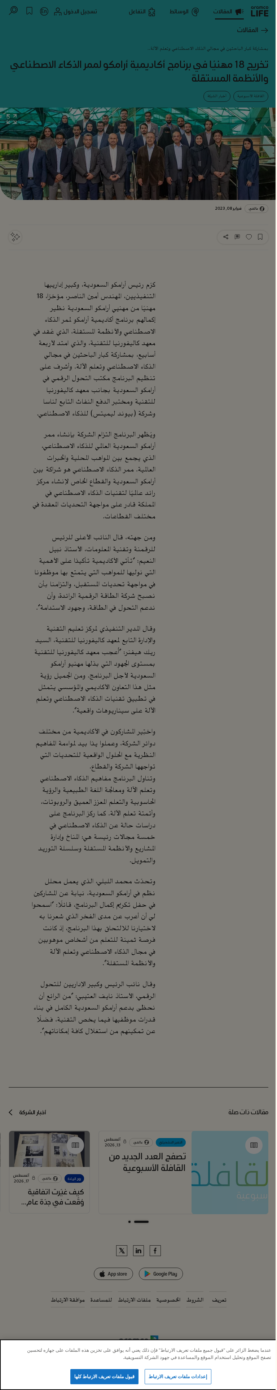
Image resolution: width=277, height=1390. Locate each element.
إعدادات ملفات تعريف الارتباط (178, 1376)
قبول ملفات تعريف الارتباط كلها (104, 1376)
